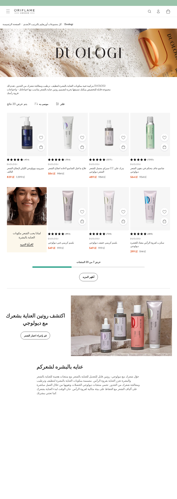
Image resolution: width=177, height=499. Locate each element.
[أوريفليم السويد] (24, 11)
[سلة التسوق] (168, 11)
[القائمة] (8, 11)
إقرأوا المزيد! (27, 244)
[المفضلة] (41, 137)
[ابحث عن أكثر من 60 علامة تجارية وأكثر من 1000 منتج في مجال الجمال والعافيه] (149, 11)
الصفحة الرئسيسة (11, 24)
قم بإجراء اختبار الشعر (35, 335)
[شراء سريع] (41, 147)
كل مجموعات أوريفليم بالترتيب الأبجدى (42, 24)
